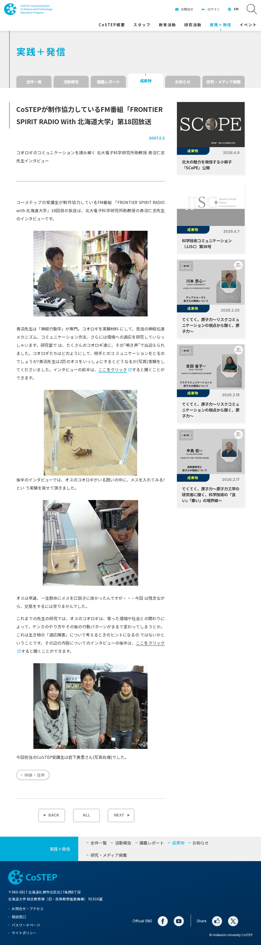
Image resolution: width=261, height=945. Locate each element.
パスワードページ (26, 924)
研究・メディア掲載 (223, 81)
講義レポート (108, 81)
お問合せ (187, 9)
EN (236, 9)
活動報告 (71, 81)
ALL (86, 815)
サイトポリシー (24, 932)
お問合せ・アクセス (28, 908)
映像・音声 (34, 775)
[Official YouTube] (178, 921)
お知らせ (182, 81)
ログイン (213, 9)
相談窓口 (19, 916)
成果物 (145, 80)
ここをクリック (112, 369)
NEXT (119, 815)
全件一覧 (34, 81)
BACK (53, 815)
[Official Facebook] (162, 921)
